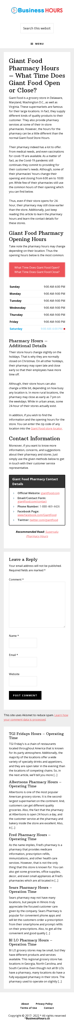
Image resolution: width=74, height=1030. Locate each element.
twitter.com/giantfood (44, 520)
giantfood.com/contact (32, 501)
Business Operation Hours (37, 10)
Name (14, 636)
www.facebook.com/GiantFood (37, 515)
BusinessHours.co (38, 1018)
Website (14, 674)
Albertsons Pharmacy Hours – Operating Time (35, 784)
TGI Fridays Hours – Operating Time (36, 736)
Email (13, 655)
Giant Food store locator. (47, 428)
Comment (16, 579)
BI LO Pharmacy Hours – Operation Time (30, 942)
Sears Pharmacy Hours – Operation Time (30, 889)
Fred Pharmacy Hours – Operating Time (30, 837)
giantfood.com (50, 493)
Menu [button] (39, 43)
